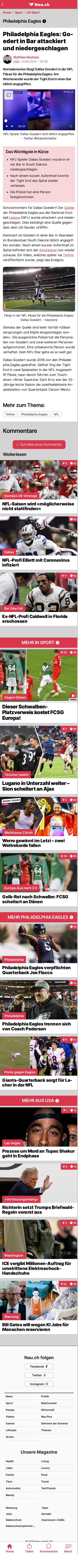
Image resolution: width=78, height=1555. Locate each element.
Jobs (9, 1513)
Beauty (10, 1495)
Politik (45, 1396)
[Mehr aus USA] (39, 1101)
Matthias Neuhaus (26, 57)
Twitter (68, 255)
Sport (19, 12)
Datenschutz (14, 1519)
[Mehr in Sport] (39, 643)
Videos (10, 1416)
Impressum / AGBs (53, 1519)
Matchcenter (49, 1403)
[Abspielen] (6, 127)
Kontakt (46, 1513)
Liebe (9, 1467)
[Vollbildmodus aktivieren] (71, 127)
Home (7, 12)
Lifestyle (11, 1430)
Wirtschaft (47, 1409)
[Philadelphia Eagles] (39, 21)
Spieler (69, 208)
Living (45, 1461)
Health (10, 1461)
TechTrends (48, 1488)
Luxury (45, 1467)
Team (45, 1507)
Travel (45, 1481)
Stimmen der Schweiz (54, 1423)
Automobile (13, 1488)
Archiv (10, 1436)
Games (10, 1423)
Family (10, 1474)
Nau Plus (46, 1416)
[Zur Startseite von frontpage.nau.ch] (39, 4)
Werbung (11, 1507)
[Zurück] (2, 4)
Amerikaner (48, 250)
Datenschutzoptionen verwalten (22, 1525)
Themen (46, 1430)
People (10, 1409)
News (9, 1396)
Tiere (9, 1481)
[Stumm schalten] (12, 127)
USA (16, 61)
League (15, 217)
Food (44, 1474)
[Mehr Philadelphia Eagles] (39, 917)
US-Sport (33, 12)
